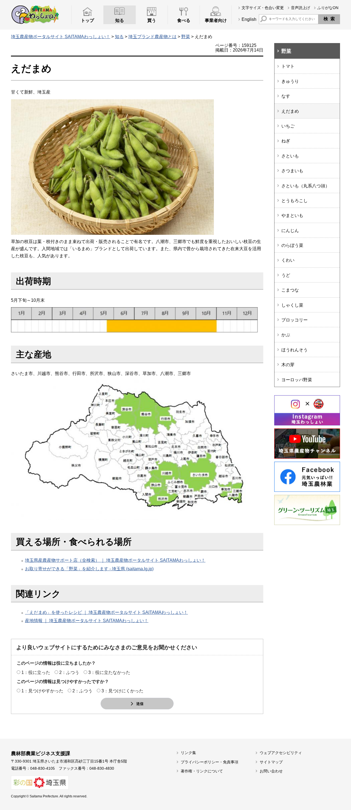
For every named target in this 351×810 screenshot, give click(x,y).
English (249, 19)
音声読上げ (300, 7)
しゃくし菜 (292, 305)
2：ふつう (69, 672)
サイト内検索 (263, 19)
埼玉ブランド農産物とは (152, 36)
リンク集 (188, 752)
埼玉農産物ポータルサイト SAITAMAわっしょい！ (60, 36)
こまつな (290, 290)
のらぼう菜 (292, 245)
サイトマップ (271, 762)
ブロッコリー (294, 320)
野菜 (185, 36)
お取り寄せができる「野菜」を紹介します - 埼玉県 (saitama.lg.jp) (89, 568)
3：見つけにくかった (122, 690)
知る (119, 36)
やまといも (292, 215)
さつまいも (292, 170)
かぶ (285, 334)
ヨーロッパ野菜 (296, 379)
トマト (288, 66)
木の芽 (288, 364)
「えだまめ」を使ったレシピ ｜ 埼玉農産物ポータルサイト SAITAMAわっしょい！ (106, 612)
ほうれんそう (294, 350)
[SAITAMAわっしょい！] (35, 14)
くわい (288, 260)
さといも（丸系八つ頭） (305, 186)
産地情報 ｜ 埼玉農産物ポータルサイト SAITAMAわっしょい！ (86, 620)
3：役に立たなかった (109, 672)
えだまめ (290, 111)
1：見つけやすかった (42, 690)
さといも (290, 156)
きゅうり (290, 81)
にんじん (290, 230)
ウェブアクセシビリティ (281, 752)
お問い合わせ (271, 771)
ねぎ (285, 141)
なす (285, 96)
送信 (139, 704)
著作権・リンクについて (202, 771)
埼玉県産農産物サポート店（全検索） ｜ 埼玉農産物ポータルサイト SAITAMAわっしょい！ (115, 560)
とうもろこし (294, 200)
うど (285, 275)
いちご (288, 126)
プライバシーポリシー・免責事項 (209, 762)
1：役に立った (35, 672)
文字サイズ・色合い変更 (263, 7)
